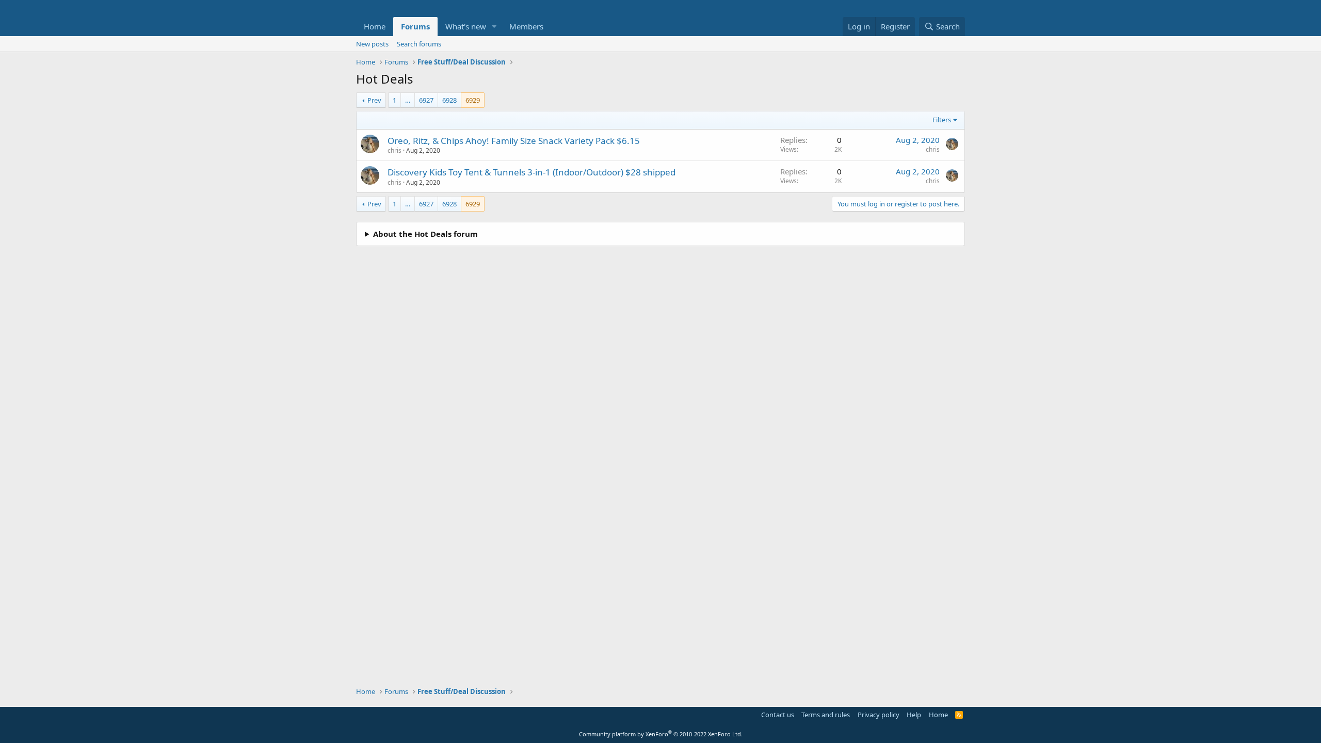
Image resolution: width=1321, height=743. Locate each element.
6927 (426, 100)
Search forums (419, 44)
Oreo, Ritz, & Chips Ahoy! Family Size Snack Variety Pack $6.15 (514, 141)
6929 (472, 100)
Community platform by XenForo (661, 734)
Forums (415, 26)
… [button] (407, 100)
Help (914, 714)
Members (526, 26)
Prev (374, 100)
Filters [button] (941, 119)
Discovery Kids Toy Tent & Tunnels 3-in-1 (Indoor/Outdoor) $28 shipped (531, 172)
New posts (372, 44)
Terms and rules (825, 714)
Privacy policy (878, 714)
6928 (449, 100)
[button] (494, 26)
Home (374, 26)
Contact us (777, 714)
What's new (465, 26)
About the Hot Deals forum (425, 234)
